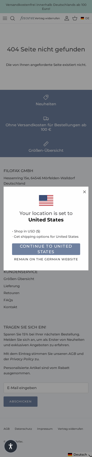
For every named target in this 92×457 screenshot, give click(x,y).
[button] (11, 446)
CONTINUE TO (46, 249)
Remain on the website (46, 259)
